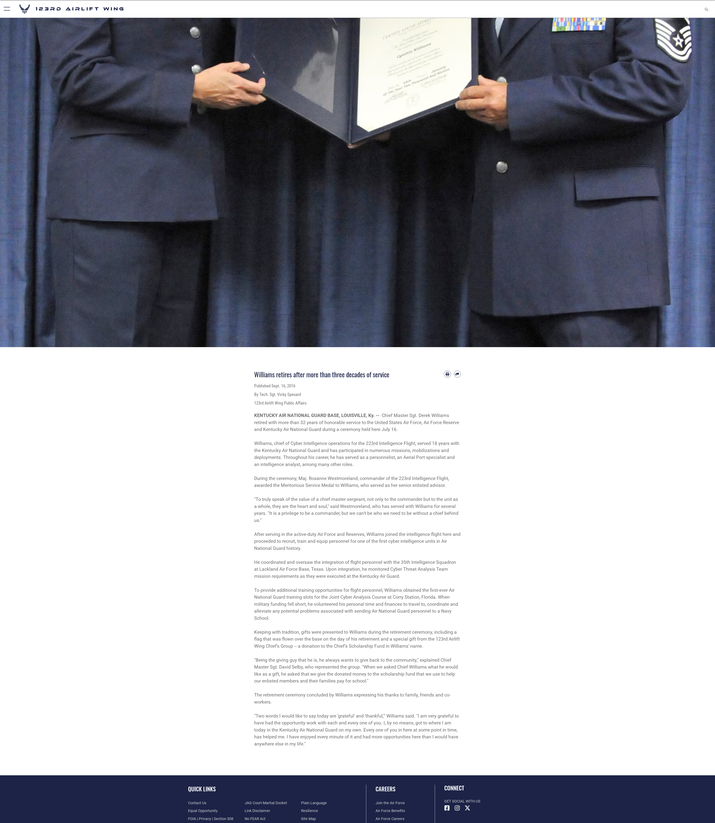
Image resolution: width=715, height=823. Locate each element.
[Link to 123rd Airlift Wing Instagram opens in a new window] (457, 808)
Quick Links (202, 789)
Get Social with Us (462, 801)
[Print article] (447, 374)
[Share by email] (457, 374)
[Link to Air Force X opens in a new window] (467, 808)
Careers (385, 789)
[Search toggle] (706, 9)
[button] (6, 9)
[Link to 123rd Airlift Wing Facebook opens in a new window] (447, 808)
